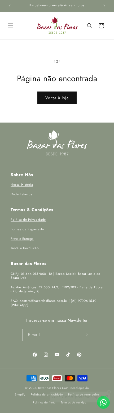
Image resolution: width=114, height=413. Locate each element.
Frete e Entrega (22, 238)
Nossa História (22, 184)
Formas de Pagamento (27, 229)
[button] (10, 26)
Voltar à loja (57, 98)
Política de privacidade (47, 394)
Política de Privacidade (28, 219)
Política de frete (44, 402)
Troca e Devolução (25, 248)
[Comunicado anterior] (10, 6)
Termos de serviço (73, 402)
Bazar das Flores (49, 388)
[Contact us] (103, 402)
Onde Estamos (21, 194)
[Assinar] (86, 335)
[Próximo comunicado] (104, 6)
